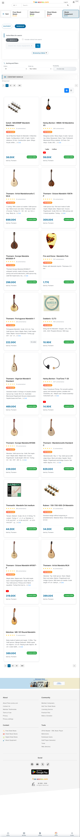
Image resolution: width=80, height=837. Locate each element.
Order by (30, 66)
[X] (43, 764)
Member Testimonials (9, 709)
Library (40, 835)
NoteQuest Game (46, 737)
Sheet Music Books (11, 734)
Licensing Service (47, 709)
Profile (72, 835)
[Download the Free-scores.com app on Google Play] (40, 772)
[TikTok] (48, 764)
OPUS (56, 835)
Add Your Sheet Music (48, 706)
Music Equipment (10, 740)
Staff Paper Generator (48, 740)
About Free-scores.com (10, 703)
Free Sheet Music (10, 731)
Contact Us (6, 706)
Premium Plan (45, 712)
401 (19, 85)
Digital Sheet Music (11, 737)
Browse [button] (24, 835)
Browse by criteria (39, 53)
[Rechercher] (68, 5)
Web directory (45, 746)
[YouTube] (37, 764)
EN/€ (77, 1)
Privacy (5, 716)
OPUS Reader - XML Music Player (52, 731)
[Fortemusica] (33, 784)
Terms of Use (7, 712)
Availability (56, 66)
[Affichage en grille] (66, 90)
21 (10, 85)
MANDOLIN (13, 40)
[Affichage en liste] (71, 90)
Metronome (45, 734)
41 (14, 85)
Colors (5, 66)
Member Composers (47, 703)
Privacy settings (8, 719)
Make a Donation (46, 716)
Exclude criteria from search (33, 39)
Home (8, 835)
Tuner (43, 743)
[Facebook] (32, 764)
